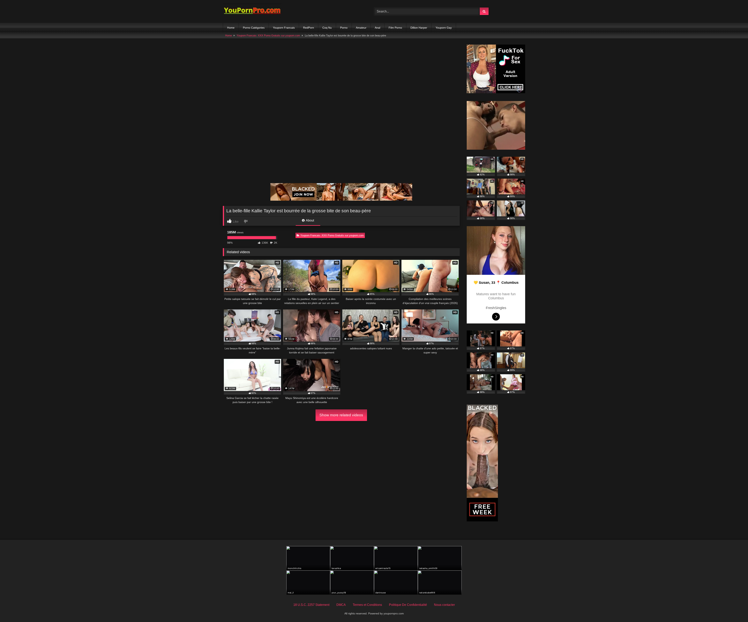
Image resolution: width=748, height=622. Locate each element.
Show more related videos (341, 415)
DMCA (341, 604)
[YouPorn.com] (252, 11)
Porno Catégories (254, 27)
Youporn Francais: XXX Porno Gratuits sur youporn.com (268, 35)
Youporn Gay (444, 27)
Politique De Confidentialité (408, 604)
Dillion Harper (418, 27)
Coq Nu (327, 27)
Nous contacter (444, 604)
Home (231, 27)
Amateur (361, 27)
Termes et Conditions (367, 604)
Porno (344, 27)
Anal (377, 27)
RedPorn (308, 27)
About (309, 220)
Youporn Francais (284, 27)
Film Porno (395, 27)
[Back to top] (736, 610)
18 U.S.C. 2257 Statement (311, 604)
